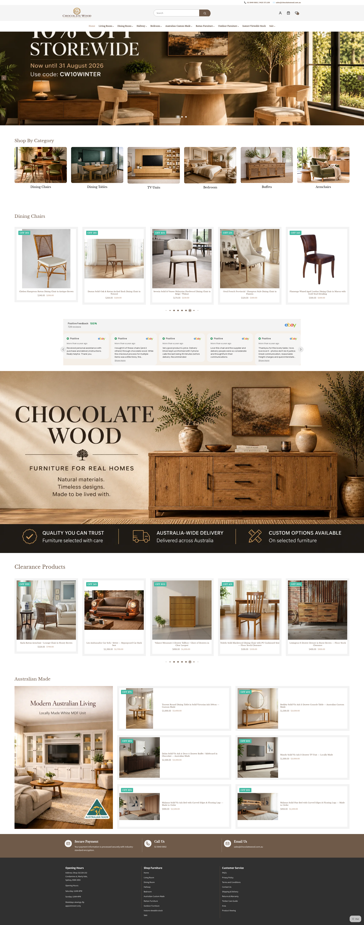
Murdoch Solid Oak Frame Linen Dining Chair (250, 291)
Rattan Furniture (151, 901)
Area (224, 906)
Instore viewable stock (153, 910)
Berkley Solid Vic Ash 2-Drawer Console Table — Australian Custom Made (312, 706)
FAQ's (224, 872)
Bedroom (210, 187)
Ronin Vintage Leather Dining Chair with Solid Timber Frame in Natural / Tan (317, 292)
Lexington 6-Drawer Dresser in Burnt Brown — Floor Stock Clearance (182, 644)
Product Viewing (229, 910)
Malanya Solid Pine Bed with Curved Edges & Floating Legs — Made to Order (312, 804)
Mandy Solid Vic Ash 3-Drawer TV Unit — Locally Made (306, 755)
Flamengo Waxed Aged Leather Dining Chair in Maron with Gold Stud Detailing (182, 292)
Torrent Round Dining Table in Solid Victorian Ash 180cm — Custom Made (190, 706)
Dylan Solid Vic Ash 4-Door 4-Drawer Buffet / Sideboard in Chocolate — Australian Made (189, 755)
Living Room (149, 877)
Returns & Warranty (230, 896)
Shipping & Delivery (230, 891)
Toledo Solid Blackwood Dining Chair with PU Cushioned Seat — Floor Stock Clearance (114, 644)
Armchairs (323, 187)
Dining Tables (97, 187)
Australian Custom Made (154, 896)
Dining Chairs (40, 187)
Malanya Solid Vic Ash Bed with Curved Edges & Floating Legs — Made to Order (192, 804)
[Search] (205, 13)
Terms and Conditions (231, 882)
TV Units (153, 187)
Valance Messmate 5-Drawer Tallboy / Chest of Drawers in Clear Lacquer (46, 644)
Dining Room (149, 882)
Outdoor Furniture (151, 906)
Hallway (147, 887)
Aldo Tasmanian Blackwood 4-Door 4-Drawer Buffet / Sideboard (317, 644)
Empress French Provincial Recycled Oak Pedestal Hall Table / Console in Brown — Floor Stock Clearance (250, 644)
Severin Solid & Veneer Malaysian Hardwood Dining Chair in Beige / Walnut (46, 292)
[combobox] (182, 13)
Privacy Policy (227, 877)
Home (146, 872)
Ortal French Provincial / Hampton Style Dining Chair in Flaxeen (114, 292)
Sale (145, 915)
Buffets (267, 187)
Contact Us (226, 887)
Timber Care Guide (230, 901)
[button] (360, 77)
